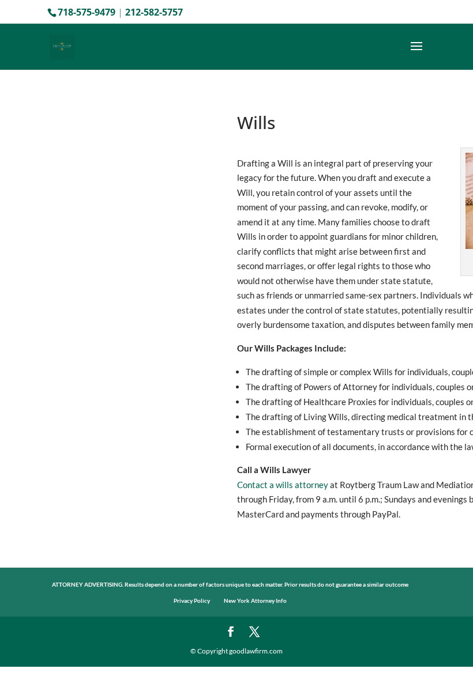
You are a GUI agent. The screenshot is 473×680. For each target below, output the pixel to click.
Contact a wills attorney (282, 484)
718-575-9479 (86, 12)
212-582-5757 (154, 12)
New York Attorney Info (255, 600)
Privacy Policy (192, 600)
